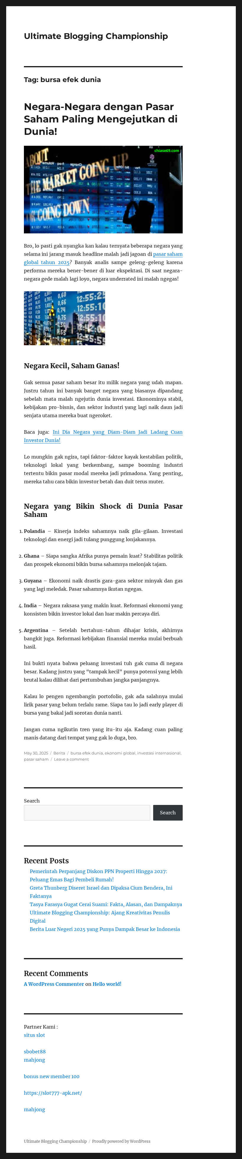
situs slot (34, 1035)
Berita (59, 753)
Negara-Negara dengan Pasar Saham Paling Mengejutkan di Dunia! (101, 119)
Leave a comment (71, 759)
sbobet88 (35, 1052)
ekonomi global (120, 753)
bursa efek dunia (87, 753)
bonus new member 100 (51, 1076)
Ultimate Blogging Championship (96, 36)
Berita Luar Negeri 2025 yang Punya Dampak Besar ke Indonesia (105, 929)
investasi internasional (159, 753)
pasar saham (36, 759)
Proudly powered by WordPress (121, 1141)
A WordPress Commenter (54, 984)
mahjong (34, 1060)
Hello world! (107, 984)
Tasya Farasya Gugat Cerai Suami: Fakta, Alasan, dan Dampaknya (106, 904)
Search (32, 801)
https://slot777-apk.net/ (53, 1093)
